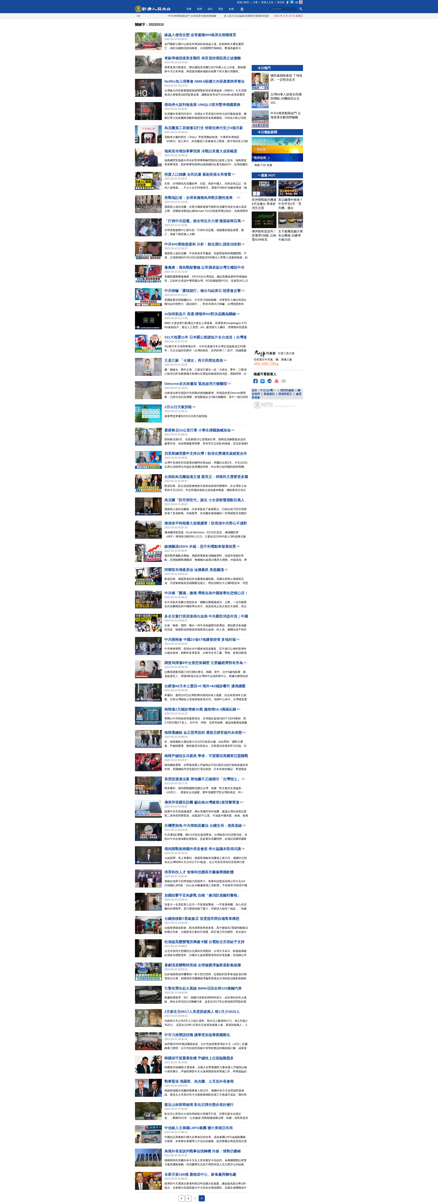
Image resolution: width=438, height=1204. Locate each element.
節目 (210, 9)
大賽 (255, 2)
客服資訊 (269, 393)
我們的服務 (287, 390)
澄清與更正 (285, 393)
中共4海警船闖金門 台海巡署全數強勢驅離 (153, 15)
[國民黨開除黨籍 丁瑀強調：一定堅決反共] (260, 81)
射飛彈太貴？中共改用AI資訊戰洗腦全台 (264, 15)
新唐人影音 (243, 2)
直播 (188, 9)
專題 (220, 9)
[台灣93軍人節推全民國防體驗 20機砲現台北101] (260, 100)
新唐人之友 (267, 2)
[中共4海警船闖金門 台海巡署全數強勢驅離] (260, 118)
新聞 (199, 9)
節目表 (280, 2)
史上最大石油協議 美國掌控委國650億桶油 (209, 15)
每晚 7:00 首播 (263, 165)
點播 (231, 9)
